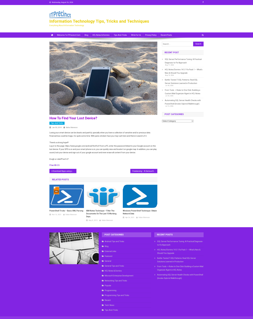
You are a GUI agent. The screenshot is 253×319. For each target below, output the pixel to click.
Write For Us (136, 35)
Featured (108, 256)
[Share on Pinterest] (55, 165)
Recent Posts (166, 35)
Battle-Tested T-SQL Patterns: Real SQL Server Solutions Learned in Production (181, 81)
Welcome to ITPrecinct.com (68, 35)
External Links (110, 251)
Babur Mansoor (72, 127)
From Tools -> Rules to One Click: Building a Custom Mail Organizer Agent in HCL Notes (182, 92)
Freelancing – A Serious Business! (144, 171)
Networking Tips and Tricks (116, 281)
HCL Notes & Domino (101, 35)
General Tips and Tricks (114, 266)
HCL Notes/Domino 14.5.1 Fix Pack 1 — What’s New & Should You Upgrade (183, 71)
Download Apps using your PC (64, 171)
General (108, 261)
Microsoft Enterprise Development (119, 276)
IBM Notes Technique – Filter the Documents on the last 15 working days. (101, 214)
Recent (108, 300)
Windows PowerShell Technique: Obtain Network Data (140, 212)
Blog (86, 35)
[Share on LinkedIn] (53, 165)
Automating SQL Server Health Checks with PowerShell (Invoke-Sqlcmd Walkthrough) (183, 102)
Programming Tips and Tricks (117, 295)
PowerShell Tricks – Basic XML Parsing (66, 211)
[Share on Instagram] (58, 165)
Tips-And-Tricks (120, 35)
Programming (110, 290)
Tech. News (109, 305)
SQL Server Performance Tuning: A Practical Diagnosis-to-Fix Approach (183, 61)
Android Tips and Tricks (114, 241)
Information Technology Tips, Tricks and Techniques (99, 21)
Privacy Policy (151, 35)
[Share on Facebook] (50, 165)
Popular (108, 285)
